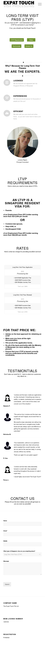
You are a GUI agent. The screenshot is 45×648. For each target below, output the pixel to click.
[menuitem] (39, 4)
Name (5, 521)
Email (5, 531)
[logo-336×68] (18, 4)
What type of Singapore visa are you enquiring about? (19, 551)
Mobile (5, 541)
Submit (7, 584)
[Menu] (39, 4)
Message (6, 561)
